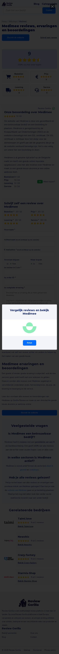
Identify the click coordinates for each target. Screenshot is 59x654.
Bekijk (29, 342)
